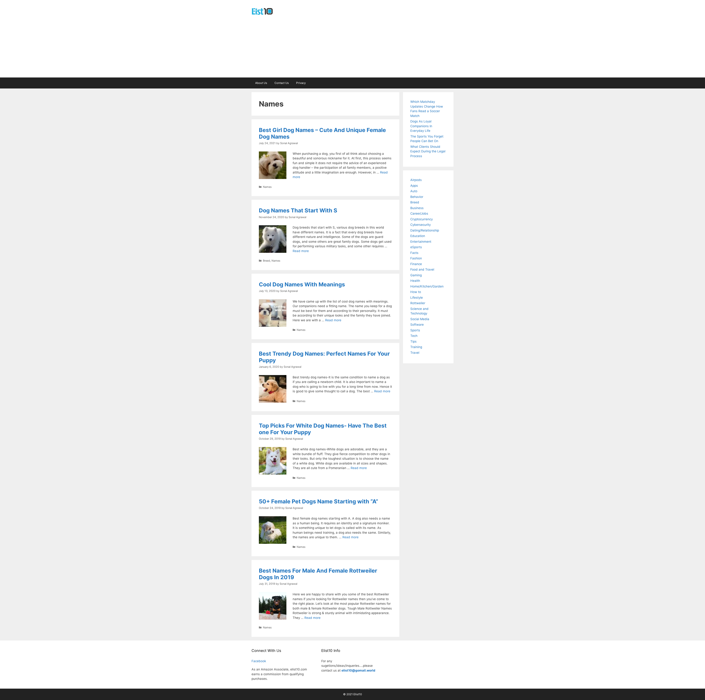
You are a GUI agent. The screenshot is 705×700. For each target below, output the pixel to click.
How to (415, 292)
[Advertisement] (352, 50)
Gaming (416, 275)
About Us (261, 83)
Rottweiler (417, 303)
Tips (413, 341)
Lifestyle (416, 297)
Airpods (416, 180)
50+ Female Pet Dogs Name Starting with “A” (318, 501)
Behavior (416, 197)
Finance (416, 264)
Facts (414, 253)
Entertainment (420, 241)
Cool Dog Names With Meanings (302, 284)
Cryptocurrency (421, 219)
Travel (414, 352)
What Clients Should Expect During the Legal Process (427, 151)
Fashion (416, 258)
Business (417, 208)
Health (415, 281)
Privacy (301, 83)
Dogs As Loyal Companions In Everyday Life (421, 126)
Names (267, 186)
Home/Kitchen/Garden (427, 286)
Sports (415, 330)
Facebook (259, 661)
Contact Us (281, 83)
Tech (413, 336)
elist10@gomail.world (358, 670)
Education (417, 236)
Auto (413, 191)
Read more (301, 251)
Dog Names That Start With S (298, 210)
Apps (414, 185)
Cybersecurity (420, 225)
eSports (416, 247)
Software (417, 324)
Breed (266, 260)
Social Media (419, 319)
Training (416, 347)
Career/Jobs (419, 213)
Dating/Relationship (424, 230)
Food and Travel (422, 269)
